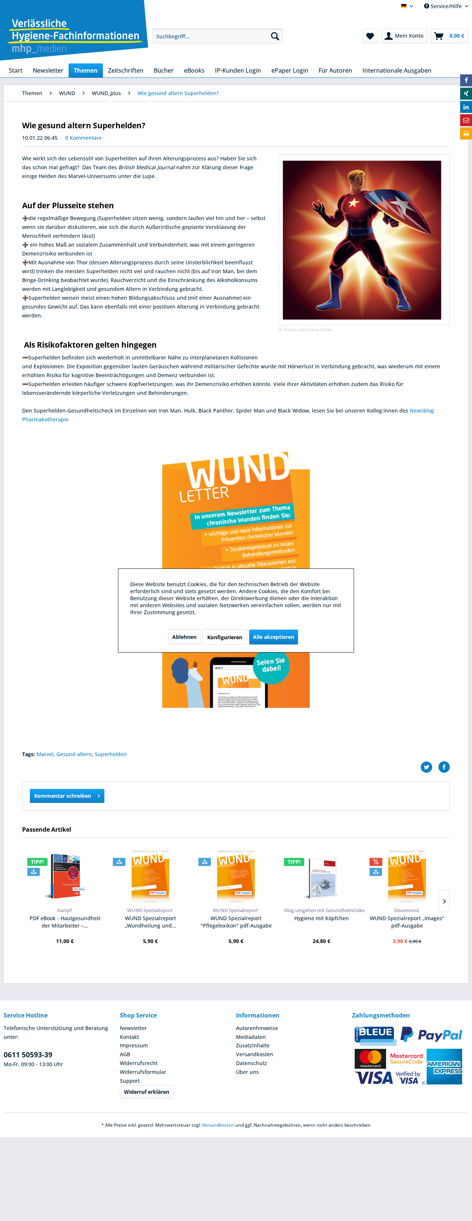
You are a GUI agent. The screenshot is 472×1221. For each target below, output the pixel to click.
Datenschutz (251, 1063)
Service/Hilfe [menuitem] (446, 6)
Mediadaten (251, 1036)
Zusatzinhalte (253, 1045)
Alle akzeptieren (273, 636)
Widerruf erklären (146, 1091)
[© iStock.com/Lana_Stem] (364, 239)
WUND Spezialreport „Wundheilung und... (150, 922)
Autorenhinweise (257, 1028)
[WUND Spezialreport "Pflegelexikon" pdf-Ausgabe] (236, 876)
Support (130, 1080)
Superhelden (111, 754)
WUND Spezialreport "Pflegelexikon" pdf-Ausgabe (236, 922)
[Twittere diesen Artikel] (429, 767)
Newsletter (133, 1028)
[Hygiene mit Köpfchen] (321, 876)
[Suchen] (275, 36)
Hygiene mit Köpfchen (321, 918)
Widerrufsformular (143, 1071)
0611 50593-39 (28, 1055)
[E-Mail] (466, 120)
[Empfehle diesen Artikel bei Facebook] (444, 767)
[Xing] (466, 94)
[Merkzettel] (370, 36)
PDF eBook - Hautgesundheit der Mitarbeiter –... (65, 922)
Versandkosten (254, 1054)
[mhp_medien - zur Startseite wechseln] (75, 37)
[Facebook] (466, 80)
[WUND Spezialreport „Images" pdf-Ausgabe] (407, 876)
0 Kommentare (83, 137)
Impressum (134, 1045)
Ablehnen (184, 636)
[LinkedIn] (466, 107)
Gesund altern (74, 754)
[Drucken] (466, 133)
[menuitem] (218, 36)
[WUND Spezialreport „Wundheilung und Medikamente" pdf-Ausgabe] (150, 876)
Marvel (45, 754)
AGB (125, 1054)
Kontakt (129, 1036)
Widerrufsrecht (138, 1063)
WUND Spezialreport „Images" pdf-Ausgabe (407, 922)
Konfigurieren (224, 637)
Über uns (247, 1071)
